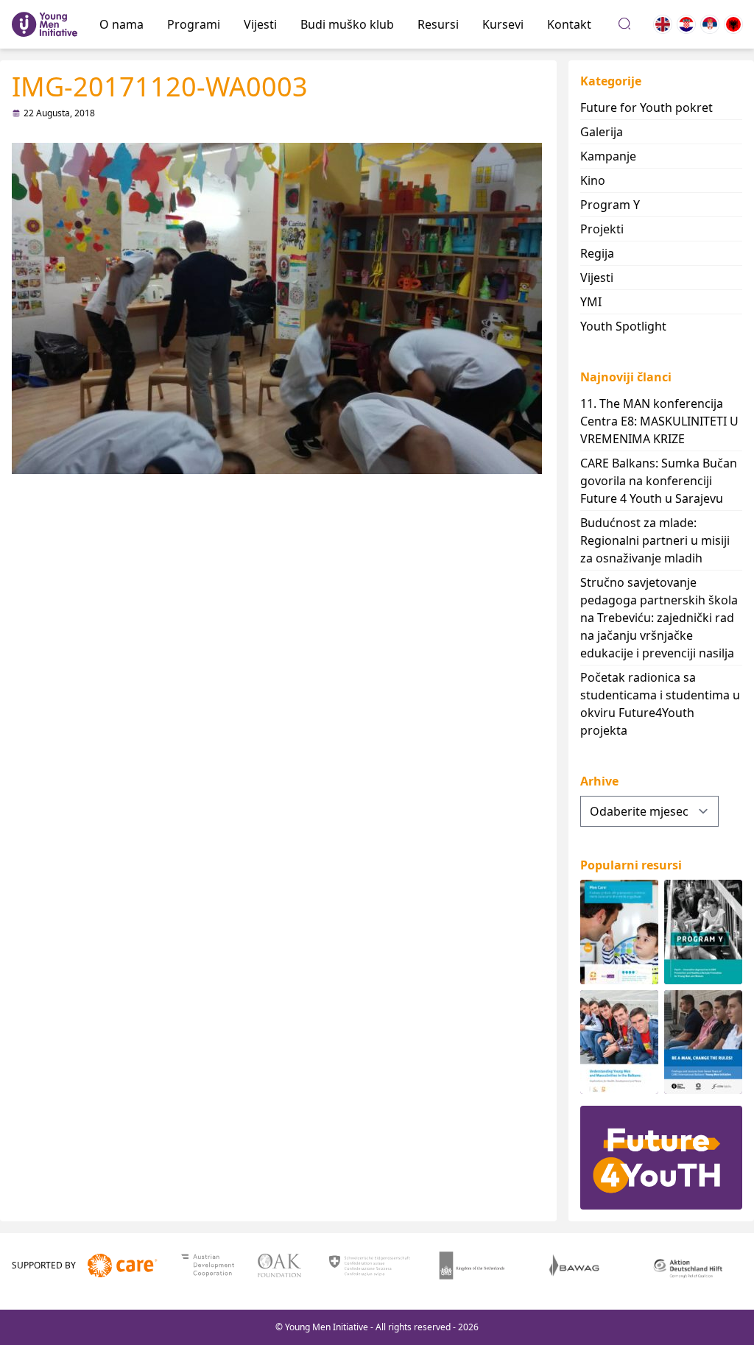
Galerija (601, 132)
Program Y (610, 205)
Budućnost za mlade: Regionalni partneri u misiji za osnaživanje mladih (655, 540)
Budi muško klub (347, 24)
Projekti (602, 229)
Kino (592, 180)
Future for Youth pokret (646, 107)
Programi (193, 24)
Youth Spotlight (623, 326)
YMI (591, 302)
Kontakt (569, 24)
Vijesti (260, 24)
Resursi (438, 24)
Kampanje (608, 156)
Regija (597, 253)
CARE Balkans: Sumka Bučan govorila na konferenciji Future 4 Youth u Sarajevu (658, 480)
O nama (121, 24)
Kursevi (503, 24)
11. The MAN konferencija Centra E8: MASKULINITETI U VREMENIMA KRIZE (659, 421)
